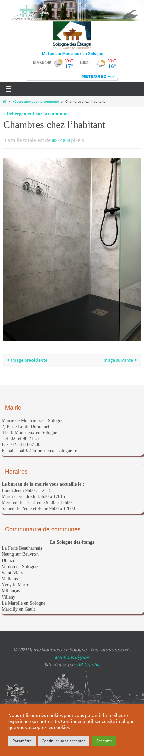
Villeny (8, 595)
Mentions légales (72, 655)
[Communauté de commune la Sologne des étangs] (72, 35)
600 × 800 (61, 140)
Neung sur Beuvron (20, 552)
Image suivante (117, 359)
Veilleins (10, 577)
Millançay (11, 589)
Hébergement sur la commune (35, 101)
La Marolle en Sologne (23, 601)
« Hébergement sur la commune (36, 114)
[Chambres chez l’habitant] (72, 248)
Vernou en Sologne (20, 565)
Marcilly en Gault (18, 607)
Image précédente (29, 359)
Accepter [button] (104, 741)
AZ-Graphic (88, 663)
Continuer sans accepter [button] (63, 741)
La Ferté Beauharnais (22, 546)
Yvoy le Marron (17, 583)
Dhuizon (10, 558)
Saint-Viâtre (13, 571)
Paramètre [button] (22, 741)
